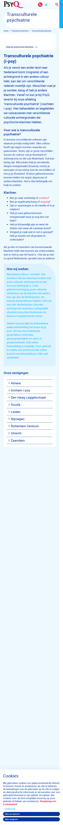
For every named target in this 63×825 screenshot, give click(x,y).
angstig (44, 201)
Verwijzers (46, 4)
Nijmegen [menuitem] (17, 419)
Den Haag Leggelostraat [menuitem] (28, 397)
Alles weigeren (11, 819)
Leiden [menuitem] (15, 412)
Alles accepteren (12, 814)
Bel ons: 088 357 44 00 (40, 4)
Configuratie (10, 808)
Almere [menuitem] (16, 383)
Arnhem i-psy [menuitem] (20, 390)
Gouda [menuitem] (15, 404)
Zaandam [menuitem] (18, 440)
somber (43, 198)
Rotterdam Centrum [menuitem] (25, 426)
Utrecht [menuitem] (16, 433)
